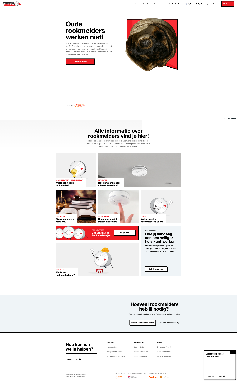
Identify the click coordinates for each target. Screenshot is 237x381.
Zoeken (228, 4)
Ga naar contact (72, 359)
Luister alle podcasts (214, 376)
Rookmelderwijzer (160, 4)
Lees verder (231, 119)
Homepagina (112, 347)
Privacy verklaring (164, 356)
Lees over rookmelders (167, 322)
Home (137, 4)
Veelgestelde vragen (203, 4)
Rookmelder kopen (176, 4)
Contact (215, 4)
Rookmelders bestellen (116, 356)
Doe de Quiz (139, 347)
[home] (12, 3)
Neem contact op (140, 356)
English (190, 4)
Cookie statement (164, 352)
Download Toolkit (164, 347)
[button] (146, 4)
